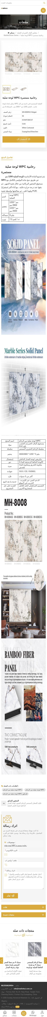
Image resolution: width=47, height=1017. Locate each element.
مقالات (4, 1004)
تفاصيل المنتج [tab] (7, 157)
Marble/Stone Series (11, 35)
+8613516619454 (7, 985)
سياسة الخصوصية (32, 1004)
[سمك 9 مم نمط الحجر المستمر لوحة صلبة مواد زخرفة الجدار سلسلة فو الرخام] (12, 950)
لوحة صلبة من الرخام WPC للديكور (15, 794)
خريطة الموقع (13, 1004)
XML (22, 1004)
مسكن (12, 33)
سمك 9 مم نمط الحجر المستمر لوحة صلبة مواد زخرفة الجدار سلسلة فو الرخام (12, 965)
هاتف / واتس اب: (11, 860)
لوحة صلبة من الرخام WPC (12, 790)
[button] (45, 960)
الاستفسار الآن (22, 139)
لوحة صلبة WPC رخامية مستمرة (15, 845)
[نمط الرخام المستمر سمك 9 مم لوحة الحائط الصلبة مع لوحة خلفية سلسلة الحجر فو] (35, 950)
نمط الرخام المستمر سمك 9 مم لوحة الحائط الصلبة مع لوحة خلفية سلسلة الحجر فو (34, 965)
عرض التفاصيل (11, 956)
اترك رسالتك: (10, 871)
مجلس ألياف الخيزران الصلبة (27, 33)
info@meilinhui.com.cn (23, 989)
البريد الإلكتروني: (11, 850)
